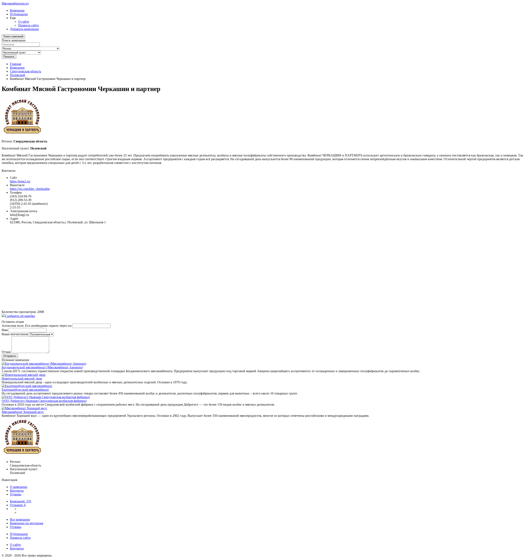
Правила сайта (28, 25)
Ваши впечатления (15, 334)
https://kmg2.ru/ (20, 181)
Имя (5, 330)
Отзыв (6, 352)
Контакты (17, 490)
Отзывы (15, 494)
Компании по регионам (26, 523)
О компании (18, 487)
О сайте (23, 21)
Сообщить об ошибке (20, 316)
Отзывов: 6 (18, 505)
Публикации (19, 14)
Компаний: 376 (20, 501)
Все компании (20, 519)
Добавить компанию (24, 29)
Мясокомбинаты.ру (15, 3)
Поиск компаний (13, 36)
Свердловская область (25, 71)
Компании (17, 10)
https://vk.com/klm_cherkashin (30, 189)
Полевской (17, 75)
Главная (15, 64)
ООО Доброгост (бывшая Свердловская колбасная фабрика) (44, 401)
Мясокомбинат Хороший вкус (23, 412)
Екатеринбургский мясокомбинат (25, 389)
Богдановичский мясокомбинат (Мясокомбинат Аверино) (42, 367)
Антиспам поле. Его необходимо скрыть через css (37, 325)
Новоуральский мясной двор (22, 378)
